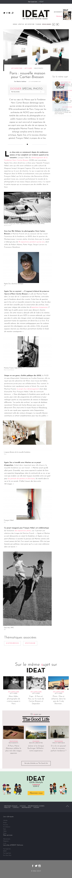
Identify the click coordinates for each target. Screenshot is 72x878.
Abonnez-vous (36, 793)
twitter (4, 13)
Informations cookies (36, 806)
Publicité (7, 807)
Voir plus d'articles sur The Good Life (36, 763)
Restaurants (13, 743)
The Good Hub (7, 853)
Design (15, 24)
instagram (9, 13)
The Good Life (32, 2)
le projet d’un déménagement (27, 389)
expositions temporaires (39, 307)
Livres (4, 843)
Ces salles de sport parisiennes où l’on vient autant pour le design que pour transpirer (63, 111)
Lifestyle (21, 24)
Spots (4, 829)
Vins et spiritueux (58, 743)
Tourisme (38, 24)
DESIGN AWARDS (46, 24)
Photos (4, 833)
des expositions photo (23, 531)
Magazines (6, 841)
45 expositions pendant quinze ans (32, 242)
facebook (7, 13)
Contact (16, 807)
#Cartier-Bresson (12, 643)
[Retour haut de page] (67, 806)
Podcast (53, 24)
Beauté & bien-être (36, 743)
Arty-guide (28, 68)
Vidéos (57, 24)
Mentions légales (10, 806)
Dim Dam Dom (7, 855)
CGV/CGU (23, 806)
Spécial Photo (26, 89)
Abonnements (6, 839)
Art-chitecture (29, 24)
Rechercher (12, 13)
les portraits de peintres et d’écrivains (21, 478)
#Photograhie (30, 643)
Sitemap (36, 807)
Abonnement (26, 807)
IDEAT (41, 2)
